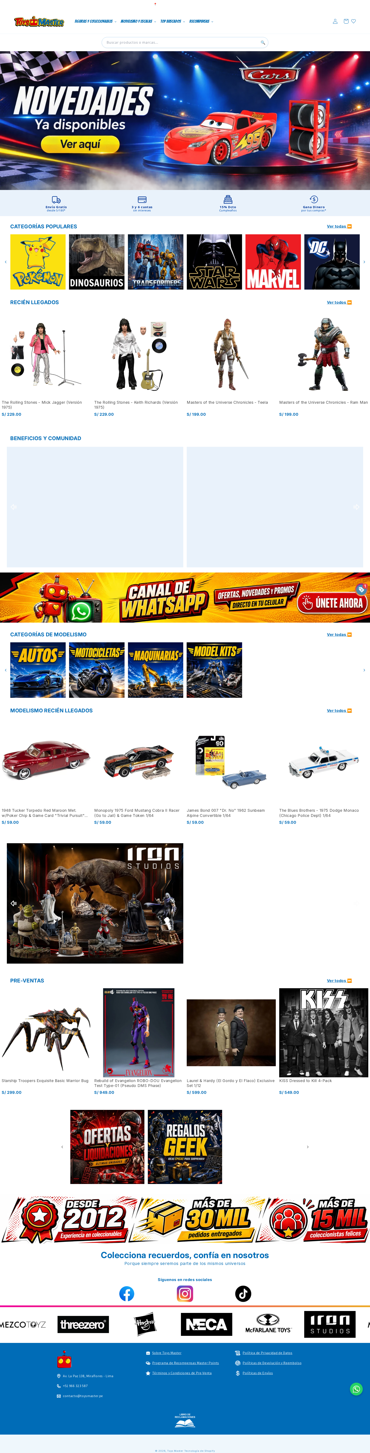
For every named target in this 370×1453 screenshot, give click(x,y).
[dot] (180, 1179)
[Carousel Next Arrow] (364, 262)
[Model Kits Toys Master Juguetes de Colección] (97, 670)
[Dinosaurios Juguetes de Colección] (332, 262)
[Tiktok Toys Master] (243, 1294)
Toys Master (175, 1450)
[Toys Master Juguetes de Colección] (185, 1420)
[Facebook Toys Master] (126, 1294)
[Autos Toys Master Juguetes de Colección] (273, 670)
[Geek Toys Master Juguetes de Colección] (262, 1147)
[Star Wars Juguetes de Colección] (97, 262)
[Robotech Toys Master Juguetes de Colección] (275, 903)
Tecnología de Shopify (199, 1450)
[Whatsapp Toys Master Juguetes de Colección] (185, 598)
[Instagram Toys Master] (185, 1294)
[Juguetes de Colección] (214, 262)
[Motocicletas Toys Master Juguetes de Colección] (332, 670)
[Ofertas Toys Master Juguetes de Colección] (185, 1147)
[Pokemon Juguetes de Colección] (273, 262)
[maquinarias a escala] (185, 120)
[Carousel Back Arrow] (6, 262)
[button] (346, 21)
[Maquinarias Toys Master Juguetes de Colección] (38, 670)
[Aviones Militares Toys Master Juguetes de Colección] (214, 670)
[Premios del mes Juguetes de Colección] (95, 507)
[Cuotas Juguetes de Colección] (275, 507)
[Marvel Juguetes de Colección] (155, 262)
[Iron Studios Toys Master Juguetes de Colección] (95, 903)
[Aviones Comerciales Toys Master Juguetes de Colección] (155, 670)
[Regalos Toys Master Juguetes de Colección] (107, 1147)
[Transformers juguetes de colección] (38, 262)
